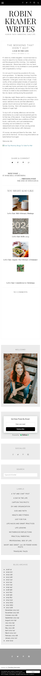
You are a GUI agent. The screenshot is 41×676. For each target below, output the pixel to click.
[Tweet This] (12, 162)
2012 (7, 605)
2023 (7, 577)
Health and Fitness (20, 515)
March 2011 (9, 633)
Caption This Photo (20, 502)
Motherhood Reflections (20, 532)
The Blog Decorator (14, 667)
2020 (8, 585)
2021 (7, 582)
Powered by (15, 435)
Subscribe (20, 429)
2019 (7, 587)
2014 (7, 600)
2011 (7, 607)
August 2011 (9, 620)
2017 (7, 592)
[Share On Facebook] (18, 162)
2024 (7, 574)
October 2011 (10, 615)
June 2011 (8, 625)
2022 (7, 580)
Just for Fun (20, 519)
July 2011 (8, 623)
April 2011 (8, 630)
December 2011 (10, 610)
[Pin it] (23, 162)
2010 (7, 640)
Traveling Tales (20, 551)
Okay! (33, 671)
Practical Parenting (20, 536)
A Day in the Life (20, 51)
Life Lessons (20, 528)
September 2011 (10, 618)
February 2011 (10, 635)
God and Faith (20, 511)
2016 (7, 595)
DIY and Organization (20, 506)
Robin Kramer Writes (20, 21)
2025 (7, 572)
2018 (7, 590)
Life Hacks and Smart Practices (21, 523)
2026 (8, 569)
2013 (7, 602)
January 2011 (9, 638)
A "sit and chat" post (20, 494)
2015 (7, 597)
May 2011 (8, 628)
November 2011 (10, 612)
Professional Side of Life (20, 540)
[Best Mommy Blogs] (20, 149)
